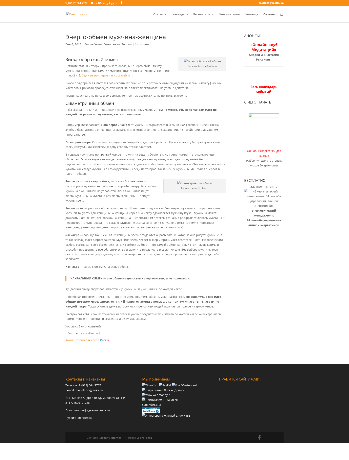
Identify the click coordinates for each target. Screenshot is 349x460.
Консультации (229, 14)
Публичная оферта (78, 418)
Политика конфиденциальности (87, 410)
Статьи (158, 14)
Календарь (180, 14)
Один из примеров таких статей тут (107, 75)
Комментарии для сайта (87, 340)
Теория (127, 44)
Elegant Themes (110, 438)
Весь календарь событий (263, 89)
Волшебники (93, 44)
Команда (251, 14)
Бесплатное (201, 14)
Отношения (112, 44)
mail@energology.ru (89, 390)
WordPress (144, 438)
